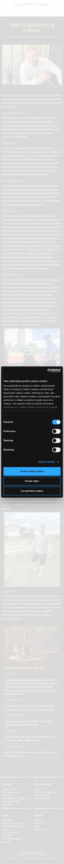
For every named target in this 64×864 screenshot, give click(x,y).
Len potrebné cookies (32, 491)
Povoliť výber (32, 481)
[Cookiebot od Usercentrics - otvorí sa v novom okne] (48, 370)
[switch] (56, 431)
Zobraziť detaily (46, 461)
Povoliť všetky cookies (32, 471)
